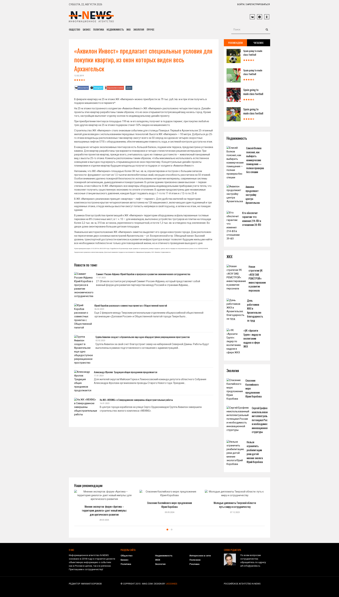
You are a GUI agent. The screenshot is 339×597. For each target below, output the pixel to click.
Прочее (150, 29)
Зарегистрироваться (258, 4)
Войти (240, 4)
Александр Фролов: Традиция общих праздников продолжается (125, 372)
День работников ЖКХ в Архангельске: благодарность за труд (255, 310)
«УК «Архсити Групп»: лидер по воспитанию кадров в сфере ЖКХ (252, 338)
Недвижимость (115, 29)
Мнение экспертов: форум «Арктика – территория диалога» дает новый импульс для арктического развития (104, 510)
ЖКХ (128, 29)
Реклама (194, 564)
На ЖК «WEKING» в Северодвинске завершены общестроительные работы (136, 400)
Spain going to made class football (252, 52)
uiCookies (171, 583)
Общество (74, 29)
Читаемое (258, 42)
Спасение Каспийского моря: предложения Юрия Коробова (169, 505)
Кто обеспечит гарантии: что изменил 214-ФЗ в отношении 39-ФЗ (251, 219)
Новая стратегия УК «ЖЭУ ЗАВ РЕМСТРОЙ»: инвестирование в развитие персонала (257, 278)
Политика (98, 29)
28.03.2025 (104, 520)
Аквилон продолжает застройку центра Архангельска (253, 194)
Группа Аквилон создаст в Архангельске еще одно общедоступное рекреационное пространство (143, 337)
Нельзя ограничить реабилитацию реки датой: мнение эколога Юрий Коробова (255, 452)
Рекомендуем (235, 42)
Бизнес (87, 29)
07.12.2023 (235, 512)
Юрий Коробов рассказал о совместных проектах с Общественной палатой (130, 305)
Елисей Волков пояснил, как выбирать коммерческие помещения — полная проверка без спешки (255, 160)
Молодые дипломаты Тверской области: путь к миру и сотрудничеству (235, 505)
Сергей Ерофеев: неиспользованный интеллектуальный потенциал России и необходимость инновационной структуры (262, 420)
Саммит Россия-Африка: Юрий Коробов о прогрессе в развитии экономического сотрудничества (143, 274)
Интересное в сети (200, 555)
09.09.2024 (169, 512)
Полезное (195, 560)
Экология (138, 29)
